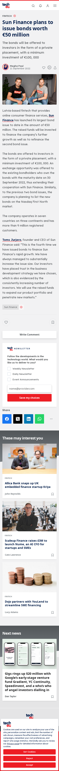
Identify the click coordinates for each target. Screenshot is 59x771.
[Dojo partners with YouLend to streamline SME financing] (29, 577)
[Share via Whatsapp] (40, 419)
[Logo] (7, 5)
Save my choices (29, 397)
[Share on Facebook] (7, 419)
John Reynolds (12, 493)
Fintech (7, 15)
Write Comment (29, 334)
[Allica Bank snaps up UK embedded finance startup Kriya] (29, 459)
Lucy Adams (11, 612)
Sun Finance (10, 307)
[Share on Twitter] (18, 419)
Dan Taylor (10, 696)
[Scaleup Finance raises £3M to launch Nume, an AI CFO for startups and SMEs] (29, 516)
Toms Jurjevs (11, 240)
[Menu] (54, 6)
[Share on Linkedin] (29, 419)
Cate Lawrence (13, 554)
